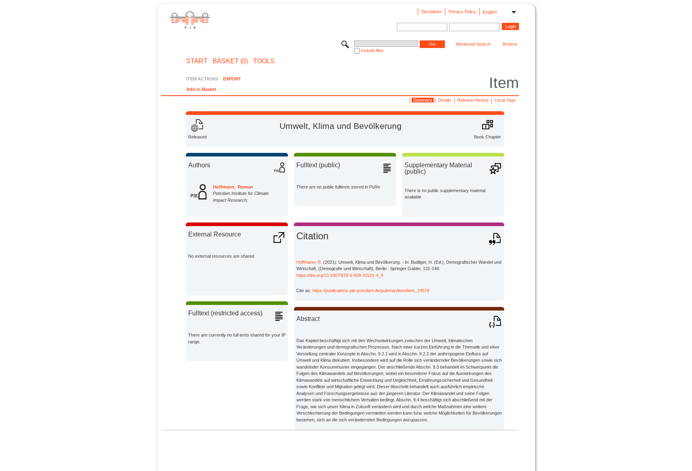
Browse (510, 44)
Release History (473, 100)
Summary (422, 100)
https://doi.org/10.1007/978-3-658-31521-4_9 (339, 275)
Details (444, 100)
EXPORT (232, 78)
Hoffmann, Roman (233, 186)
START (196, 61)
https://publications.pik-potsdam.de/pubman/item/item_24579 (370, 290)
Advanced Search (473, 44)
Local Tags (505, 100)
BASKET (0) (230, 61)
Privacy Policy (462, 11)
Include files (372, 50)
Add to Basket (201, 89)
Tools (264, 61)
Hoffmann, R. (309, 262)
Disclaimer (431, 11)
